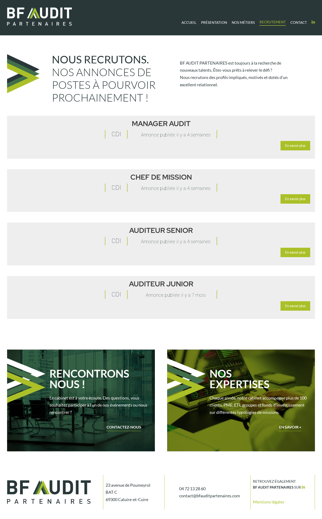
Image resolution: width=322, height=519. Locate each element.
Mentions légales (268, 501)
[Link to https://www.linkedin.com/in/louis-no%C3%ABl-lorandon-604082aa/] (303, 487)
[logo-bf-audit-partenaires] (39, 9)
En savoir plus (295, 146)
